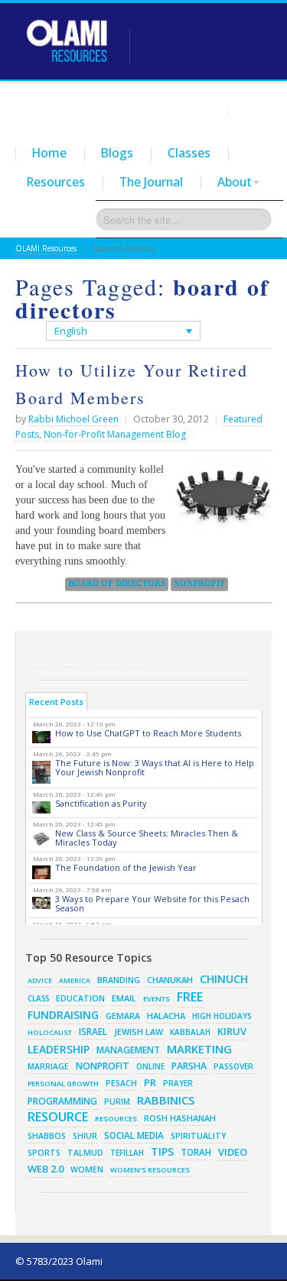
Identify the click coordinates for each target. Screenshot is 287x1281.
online (150, 1066)
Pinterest (105, 655)
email (124, 998)
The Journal (151, 181)
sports (44, 1152)
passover (233, 1066)
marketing (199, 1048)
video (232, 1152)
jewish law (138, 1031)
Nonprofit (199, 583)
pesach (121, 1083)
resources (116, 1119)
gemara (123, 1016)
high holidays (222, 1016)
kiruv (231, 1031)
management (128, 1049)
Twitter (73, 655)
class (38, 998)
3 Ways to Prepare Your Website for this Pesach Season (152, 903)
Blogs (117, 152)
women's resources (150, 1170)
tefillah (127, 1152)
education (80, 998)
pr (150, 1082)
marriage (48, 1066)
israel (93, 1031)
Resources (56, 181)
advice (40, 980)
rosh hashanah (180, 1118)
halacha (166, 1015)
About (234, 181)
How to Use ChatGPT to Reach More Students (148, 733)
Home (49, 152)
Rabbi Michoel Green (73, 418)
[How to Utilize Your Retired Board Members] (220, 503)
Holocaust (50, 1032)
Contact (253, 110)
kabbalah (190, 1032)
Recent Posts (56, 701)
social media (134, 1135)
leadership (59, 1049)
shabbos (47, 1136)
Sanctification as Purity (101, 803)
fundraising (63, 1015)
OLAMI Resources (46, 248)
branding (118, 980)
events (156, 999)
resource (58, 1116)
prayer (178, 1083)
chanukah (170, 979)
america (74, 980)
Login (209, 110)
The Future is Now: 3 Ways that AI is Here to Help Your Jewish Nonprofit (154, 767)
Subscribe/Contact (138, 655)
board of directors (116, 583)
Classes (189, 152)
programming (62, 1101)
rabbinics (165, 1100)
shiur (85, 1136)
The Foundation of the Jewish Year (126, 867)
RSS (41, 655)
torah (196, 1152)
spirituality (199, 1136)
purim (117, 1101)
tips (162, 1151)
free (190, 996)
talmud (85, 1152)
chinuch (224, 979)
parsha (189, 1065)
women (86, 1169)
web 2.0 (46, 1169)
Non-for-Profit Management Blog (115, 434)
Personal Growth (63, 1084)
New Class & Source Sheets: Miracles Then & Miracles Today (146, 837)
